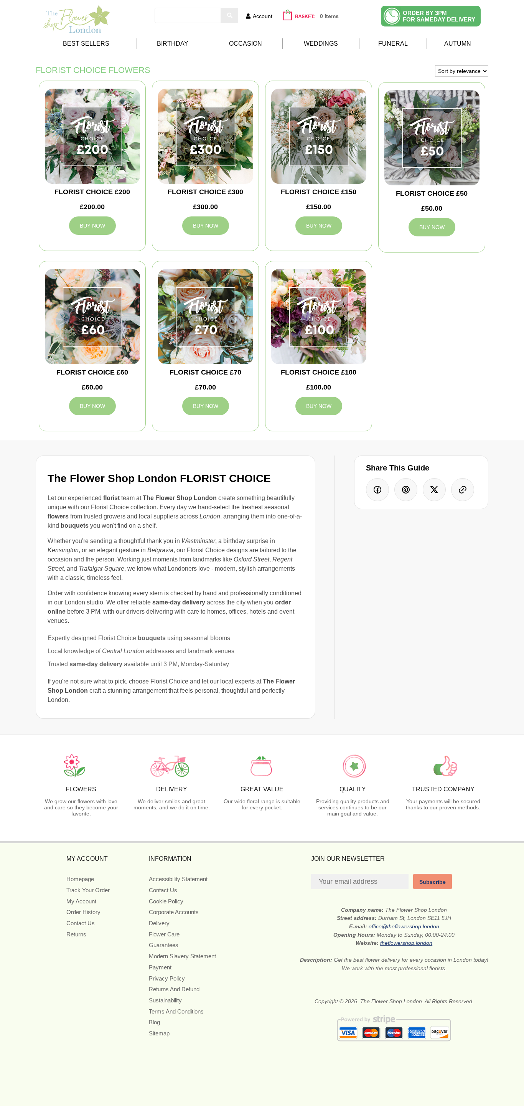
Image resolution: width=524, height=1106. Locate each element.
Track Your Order (88, 890)
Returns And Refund (174, 989)
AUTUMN (457, 43)
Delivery (159, 923)
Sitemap (159, 1033)
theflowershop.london (406, 943)
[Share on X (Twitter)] (434, 489)
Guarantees (163, 945)
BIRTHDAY (172, 43)
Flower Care (164, 934)
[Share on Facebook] (377, 489)
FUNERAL (393, 43)
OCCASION (245, 43)
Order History (83, 912)
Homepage (80, 879)
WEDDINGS (321, 43)
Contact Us (80, 923)
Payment (160, 967)
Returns (76, 934)
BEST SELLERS (86, 43)
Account (262, 16)
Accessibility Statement (178, 879)
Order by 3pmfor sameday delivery (439, 16)
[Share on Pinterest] (405, 489)
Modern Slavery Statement (182, 956)
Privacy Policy (167, 978)
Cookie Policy (166, 901)
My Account (81, 901)
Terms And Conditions (176, 1011)
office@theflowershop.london (404, 926)
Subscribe (432, 882)
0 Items (329, 16)
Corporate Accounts (174, 912)
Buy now (92, 226)
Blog (154, 1022)
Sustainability (165, 1000)
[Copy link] (462, 489)
